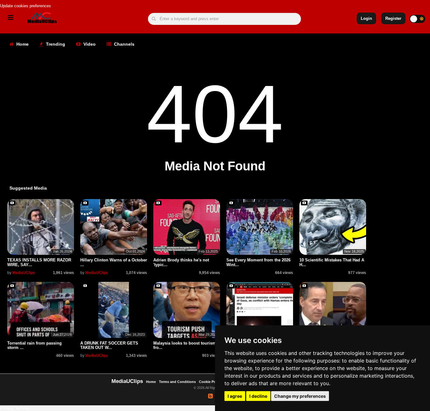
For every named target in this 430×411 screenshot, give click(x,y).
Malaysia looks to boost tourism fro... (184, 345)
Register (393, 18)
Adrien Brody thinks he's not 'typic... (181, 262)
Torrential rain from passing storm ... (34, 345)
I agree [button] (235, 396)
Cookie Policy (211, 382)
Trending (55, 44)
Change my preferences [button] (300, 396)
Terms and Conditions (177, 382)
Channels (123, 44)
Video (89, 44)
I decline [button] (258, 396)
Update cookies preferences (25, 5)
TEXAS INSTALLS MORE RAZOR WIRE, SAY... (39, 262)
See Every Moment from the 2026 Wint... (258, 262)
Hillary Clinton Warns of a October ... (113, 262)
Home (22, 44)
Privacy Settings (15, 408)
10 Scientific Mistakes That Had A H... (331, 262)
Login (366, 18)
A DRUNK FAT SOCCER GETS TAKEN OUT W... (109, 345)
